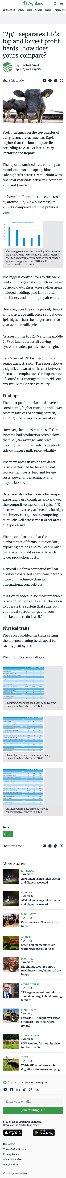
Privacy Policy (11, 1154)
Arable (38, 9)
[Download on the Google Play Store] (48, 1132)
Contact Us (9, 1144)
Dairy (21, 9)
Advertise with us (13, 1159)
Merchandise (10, 1164)
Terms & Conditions (14, 1149)
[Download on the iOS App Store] (16, 1132)
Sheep (48, 9)
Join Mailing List (33, 1110)
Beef (29, 9)
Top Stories (9, 9)
